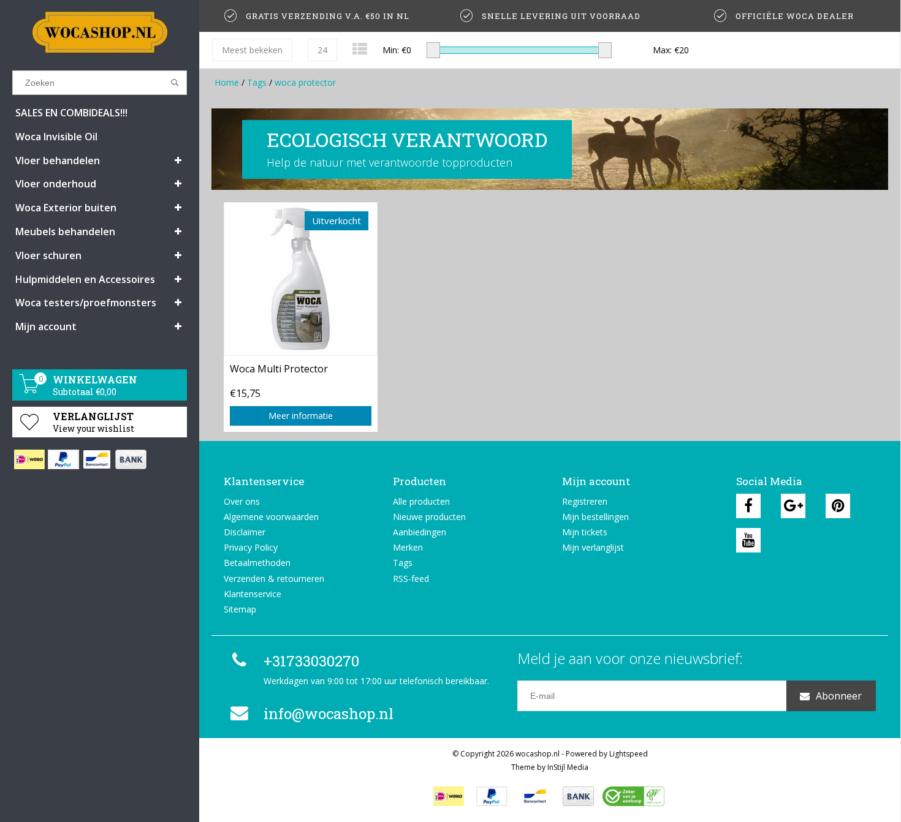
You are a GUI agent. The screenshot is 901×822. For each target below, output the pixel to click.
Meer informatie (300, 415)
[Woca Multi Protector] (301, 278)
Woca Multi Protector (279, 368)
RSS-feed (411, 578)
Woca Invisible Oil (56, 136)
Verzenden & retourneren (274, 578)
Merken (408, 547)
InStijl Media (567, 767)
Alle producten (421, 501)
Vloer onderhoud (55, 183)
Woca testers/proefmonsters (85, 302)
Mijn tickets (584, 532)
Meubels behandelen (65, 231)
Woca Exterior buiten (65, 207)
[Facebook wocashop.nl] (748, 506)
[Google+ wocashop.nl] (793, 506)
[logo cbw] (633, 796)
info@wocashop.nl (328, 713)
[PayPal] (63, 459)
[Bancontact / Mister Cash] (97, 459)
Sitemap (240, 609)
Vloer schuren (48, 255)
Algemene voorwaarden (271, 516)
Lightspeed (628, 753)
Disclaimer (244, 532)
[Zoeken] (175, 82)
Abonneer (839, 696)
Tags (257, 82)
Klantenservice (252, 594)
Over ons (242, 501)
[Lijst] (359, 49)
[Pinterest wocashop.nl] (838, 506)
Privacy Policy (251, 547)
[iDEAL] (29, 459)
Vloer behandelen (57, 160)
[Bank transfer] (130, 459)
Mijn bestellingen (595, 516)
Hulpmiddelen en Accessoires (85, 279)
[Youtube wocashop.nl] (748, 540)
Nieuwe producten (429, 516)
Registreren (584, 501)
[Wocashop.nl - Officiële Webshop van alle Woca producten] (99, 32)
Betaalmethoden (257, 562)
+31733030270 (311, 661)
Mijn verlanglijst (593, 547)
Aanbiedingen (419, 532)
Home (227, 82)
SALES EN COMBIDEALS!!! (71, 112)
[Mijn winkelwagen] (29, 390)
